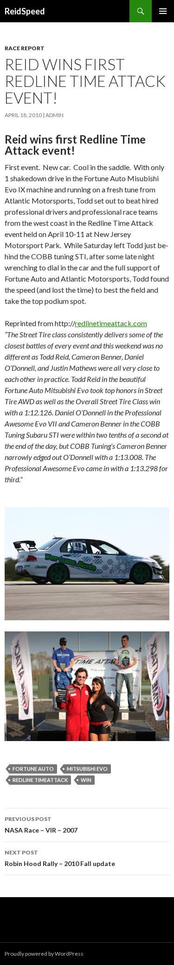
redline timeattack (40, 780)
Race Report (25, 48)
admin (54, 115)
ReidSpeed (25, 11)
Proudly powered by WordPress (44, 953)
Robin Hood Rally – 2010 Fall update (60, 858)
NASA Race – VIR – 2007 (41, 824)
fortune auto (33, 769)
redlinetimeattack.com (111, 323)
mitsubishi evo (87, 769)
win (86, 780)
